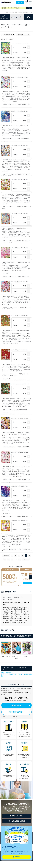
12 (19, 559)
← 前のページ (6, 555)
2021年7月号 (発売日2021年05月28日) (19, 145)
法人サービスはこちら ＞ (9, 716)
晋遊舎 (9, 597)
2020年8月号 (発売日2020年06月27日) (19, 520)
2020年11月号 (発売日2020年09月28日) (20, 418)
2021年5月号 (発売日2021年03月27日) (19, 213)
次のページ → (26, 559)
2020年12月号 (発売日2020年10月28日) (20, 384)
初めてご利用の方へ (16, 712)
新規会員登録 (16, 705)
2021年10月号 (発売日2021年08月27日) (20, 43)
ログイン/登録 (20, 2)
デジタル (15, 52)
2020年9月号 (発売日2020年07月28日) (19, 486)
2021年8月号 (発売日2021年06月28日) (19, 111)
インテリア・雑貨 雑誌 (9, 674)
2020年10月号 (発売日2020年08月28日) (20, 452)
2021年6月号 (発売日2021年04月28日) (19, 179)
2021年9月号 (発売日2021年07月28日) (19, 77)
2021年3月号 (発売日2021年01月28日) (19, 281)
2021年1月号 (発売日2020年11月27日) (19, 349)
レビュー (29, 17)
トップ (2, 12)
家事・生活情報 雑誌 (20, 12)
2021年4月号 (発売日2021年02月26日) (19, 247)
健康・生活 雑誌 (10, 12)
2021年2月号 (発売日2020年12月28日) (19, 315)
